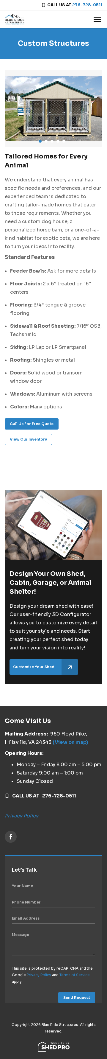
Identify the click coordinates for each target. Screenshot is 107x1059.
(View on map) (70, 742)
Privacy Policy (21, 816)
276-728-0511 (87, 4)
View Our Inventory (28, 439)
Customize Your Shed (33, 667)
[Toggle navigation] (97, 19)
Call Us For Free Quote (32, 424)
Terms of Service (74, 975)
